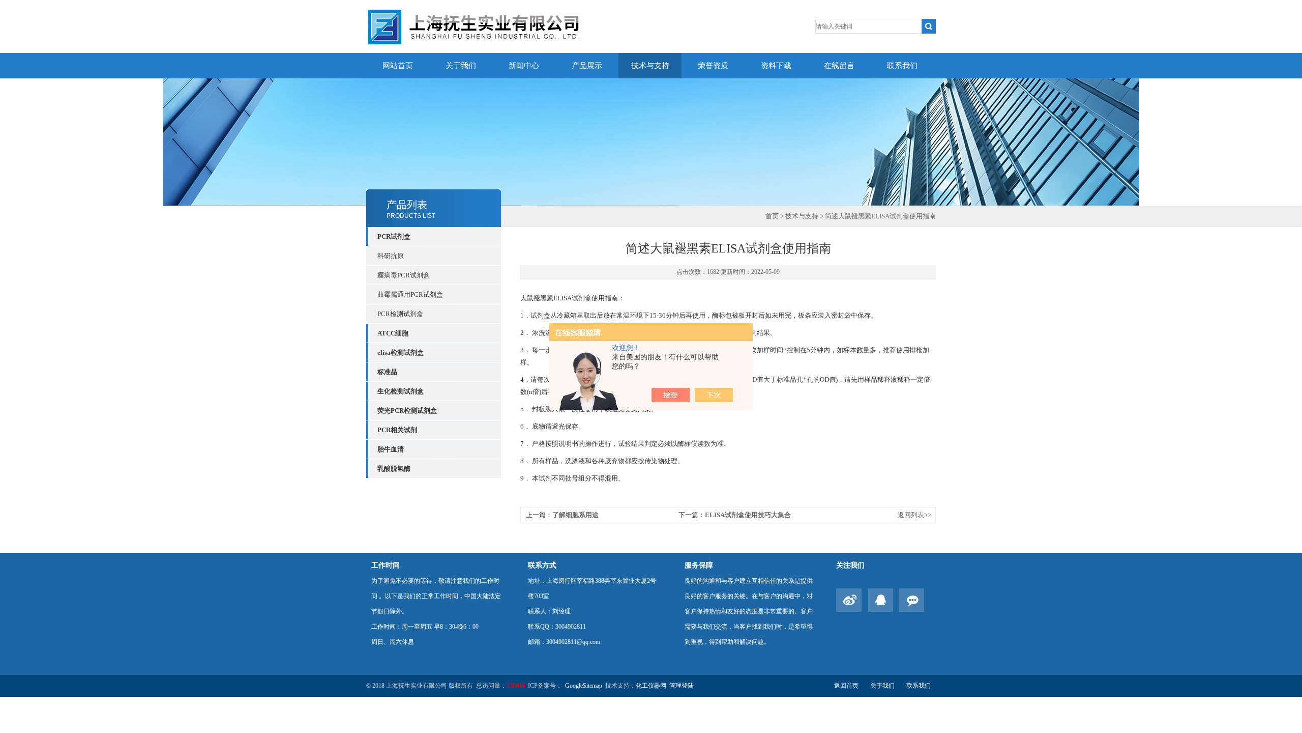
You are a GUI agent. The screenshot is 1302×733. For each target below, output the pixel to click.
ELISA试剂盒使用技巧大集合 (748, 515)
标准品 (387, 372)
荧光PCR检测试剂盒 (407, 410)
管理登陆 (681, 685)
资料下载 (776, 66)
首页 (772, 216)
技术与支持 (650, 66)
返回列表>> (914, 515)
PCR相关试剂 (397, 430)
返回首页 (846, 685)
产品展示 (587, 66)
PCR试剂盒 (393, 236)
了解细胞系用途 (575, 515)
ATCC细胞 (392, 333)
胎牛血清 (390, 449)
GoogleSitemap (583, 685)
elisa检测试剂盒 (400, 352)
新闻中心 (524, 66)
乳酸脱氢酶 (393, 468)
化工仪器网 (651, 685)
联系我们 (902, 66)
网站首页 (397, 66)
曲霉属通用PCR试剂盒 (410, 294)
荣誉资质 (713, 66)
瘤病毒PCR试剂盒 (403, 275)
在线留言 (839, 66)
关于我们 (461, 66)
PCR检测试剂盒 (400, 314)
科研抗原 (390, 256)
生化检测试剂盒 (400, 391)
